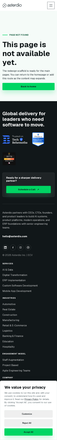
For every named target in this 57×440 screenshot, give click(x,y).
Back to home (28, 86)
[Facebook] (13, 247)
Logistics (7, 330)
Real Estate (8, 309)
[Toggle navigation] (51, 5)
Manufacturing (10, 320)
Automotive (9, 304)
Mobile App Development (16, 291)
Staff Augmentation (13, 359)
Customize (27, 414)
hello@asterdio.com (14, 236)
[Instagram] (20, 247)
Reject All (26, 423)
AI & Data (7, 269)
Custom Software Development (20, 285)
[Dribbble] (28, 247)
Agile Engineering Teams (16, 370)
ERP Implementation (14, 280)
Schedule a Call (28, 189)
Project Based (10, 365)
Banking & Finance (12, 336)
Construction (9, 314)
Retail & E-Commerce (14, 325)
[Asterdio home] (12, 5)
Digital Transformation (14, 275)
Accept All (28, 432)
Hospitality (8, 346)
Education (8, 341)
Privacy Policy (31, 399)
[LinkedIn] (5, 247)
